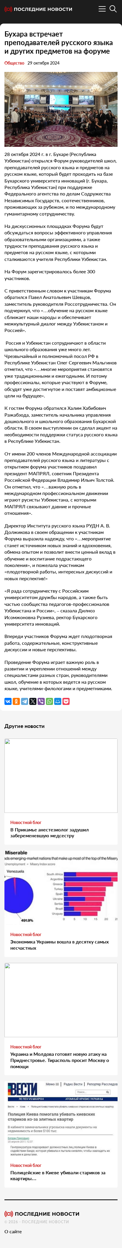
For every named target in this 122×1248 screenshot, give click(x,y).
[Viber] (41, 701)
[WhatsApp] (49, 701)
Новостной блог (25, 822)
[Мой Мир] (57, 701)
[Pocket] (66, 701)
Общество (14, 62)
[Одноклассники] (16, 701)
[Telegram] (24, 701)
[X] (32, 701)
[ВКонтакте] (8, 701)
